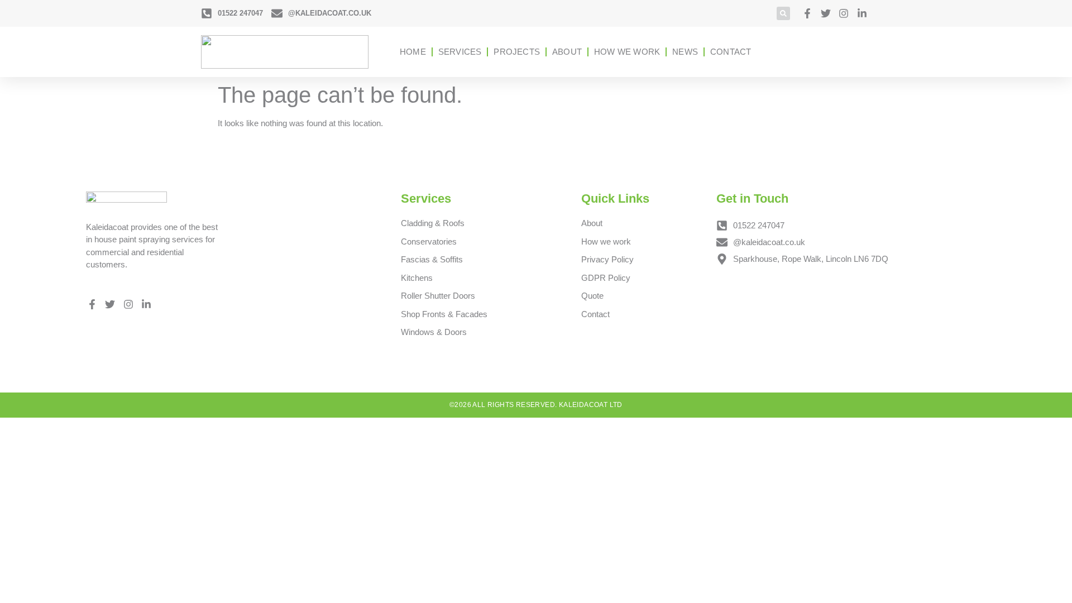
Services (460, 51)
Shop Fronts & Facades (444, 314)
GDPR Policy (605, 278)
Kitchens (417, 278)
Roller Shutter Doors (438, 295)
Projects (517, 51)
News (685, 51)
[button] (783, 13)
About (567, 51)
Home (413, 51)
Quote (592, 295)
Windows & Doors (434, 332)
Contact (730, 51)
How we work (627, 51)
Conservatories (429, 241)
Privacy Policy (607, 259)
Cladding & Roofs (433, 223)
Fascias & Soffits (432, 259)
